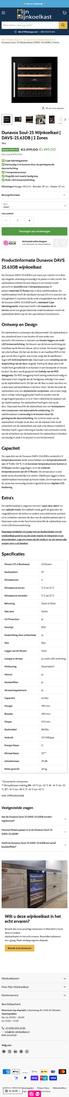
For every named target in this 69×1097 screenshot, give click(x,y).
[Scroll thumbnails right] (64, 120)
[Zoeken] (63, 25)
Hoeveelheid (7, 213)
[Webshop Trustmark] (34, 243)
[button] (12, 1091)
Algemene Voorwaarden (23, 1088)
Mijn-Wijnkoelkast (11, 39)
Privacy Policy (43, 1088)
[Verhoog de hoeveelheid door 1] (30, 220)
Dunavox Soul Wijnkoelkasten (38, 39)
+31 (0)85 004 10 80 (15, 1028)
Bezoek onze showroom (19, 948)
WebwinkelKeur (59, 1088)
